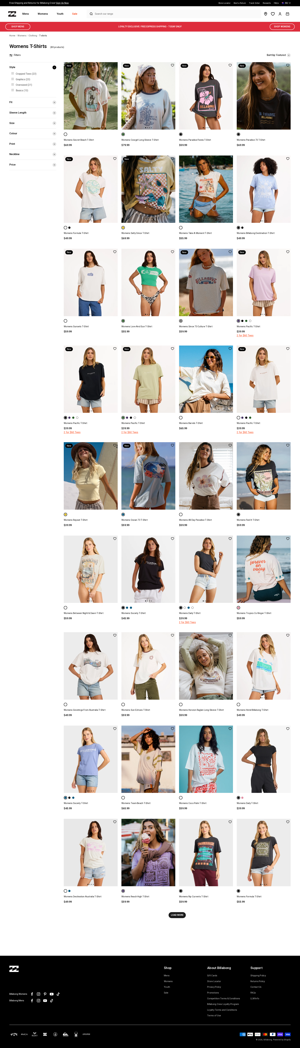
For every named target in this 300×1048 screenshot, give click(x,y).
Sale (74, 14)
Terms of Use (214, 1015)
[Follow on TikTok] (58, 994)
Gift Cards (212, 975)
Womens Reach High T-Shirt (135, 896)
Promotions (213, 992)
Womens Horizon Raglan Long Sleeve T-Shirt (201, 710)
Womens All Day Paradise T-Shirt (195, 520)
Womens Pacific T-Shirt (248, 326)
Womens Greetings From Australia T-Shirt (84, 710)
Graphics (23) (23, 79)
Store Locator (214, 981)
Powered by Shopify (282, 1039)
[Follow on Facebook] (32, 994)
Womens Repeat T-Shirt (76, 520)
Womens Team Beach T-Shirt (135, 803)
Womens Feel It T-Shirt (248, 520)
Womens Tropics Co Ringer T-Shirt (254, 613)
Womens (43, 14)
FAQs (253, 992)
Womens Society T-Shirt (133, 613)
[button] (27, 14)
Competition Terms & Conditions (223, 998)
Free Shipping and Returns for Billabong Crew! (39, 3)
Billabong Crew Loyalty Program (223, 1004)
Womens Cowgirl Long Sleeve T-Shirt (140, 140)
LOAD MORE (177, 915)
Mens (25, 14)
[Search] (90, 13)
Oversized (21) (24, 85)
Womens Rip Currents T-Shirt (193, 896)
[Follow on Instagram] (38, 994)
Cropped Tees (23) (26, 74)
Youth (60, 14)
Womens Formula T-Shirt (76, 233)
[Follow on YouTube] (52, 994)
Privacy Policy (214, 987)
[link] (32, 74)
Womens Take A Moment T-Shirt (195, 233)
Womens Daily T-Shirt (189, 613)
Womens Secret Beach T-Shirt (79, 140)
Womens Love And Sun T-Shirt (136, 326)
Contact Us (256, 987)
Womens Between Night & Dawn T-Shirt (83, 613)
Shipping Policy (258, 975)
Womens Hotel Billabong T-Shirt (252, 710)
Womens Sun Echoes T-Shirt (135, 710)
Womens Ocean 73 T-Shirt (134, 520)
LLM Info (254, 998)
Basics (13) (22, 90)
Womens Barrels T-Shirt (191, 423)
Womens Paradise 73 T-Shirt (251, 140)
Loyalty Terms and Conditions (222, 1010)
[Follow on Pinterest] (45, 994)
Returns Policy (257, 981)
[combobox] (177, 13)
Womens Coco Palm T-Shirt (192, 803)
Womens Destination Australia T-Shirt (82, 896)
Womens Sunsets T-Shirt (76, 326)
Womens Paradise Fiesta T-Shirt (195, 140)
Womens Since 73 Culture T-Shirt (195, 326)
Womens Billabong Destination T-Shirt (256, 233)
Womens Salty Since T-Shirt (135, 233)
